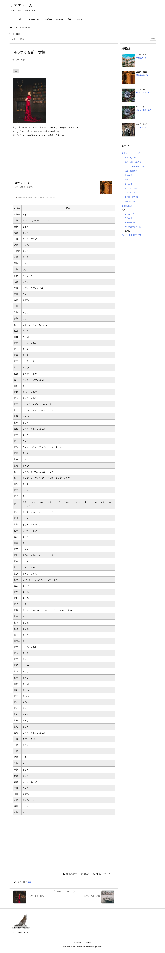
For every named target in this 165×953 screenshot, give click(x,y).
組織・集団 (131, 171)
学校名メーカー (142, 58)
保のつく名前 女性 (143, 93)
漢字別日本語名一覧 (87, 874)
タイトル (130, 193)
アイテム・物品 (132, 188)
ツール (129, 184)
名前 (110, 874)
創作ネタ (130, 201)
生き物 (129, 175)
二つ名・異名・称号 (134, 166)
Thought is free (97, 947)
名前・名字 (131, 157)
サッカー (130, 214)
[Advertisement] (64, 158)
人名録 (129, 218)
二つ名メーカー (142, 127)
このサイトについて (131, 235)
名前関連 (130, 222)
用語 (128, 179)
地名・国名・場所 (133, 162)
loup (29, 882)
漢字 (105, 874)
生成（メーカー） (131, 153)
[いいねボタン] (16, 71)
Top (13, 28)
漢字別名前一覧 (142, 75)
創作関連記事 (25, 28)
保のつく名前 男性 (143, 110)
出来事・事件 (131, 197)
